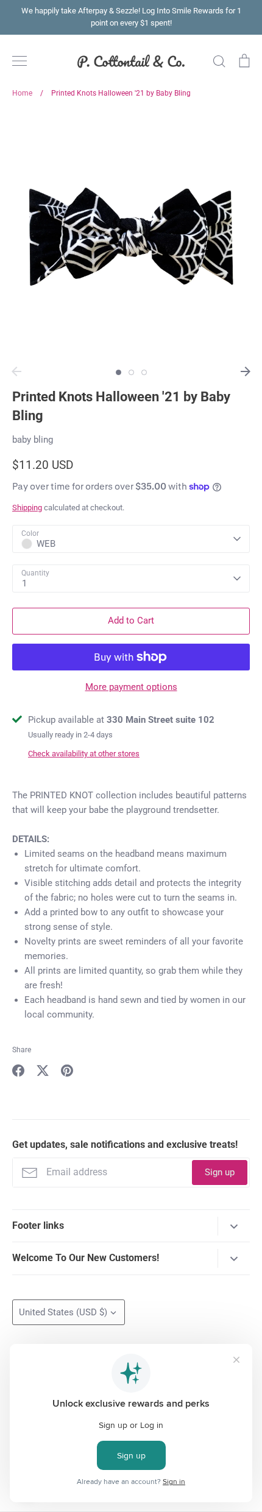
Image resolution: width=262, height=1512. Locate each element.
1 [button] (118, 372)
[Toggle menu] (19, 61)
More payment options (131, 686)
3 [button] (144, 372)
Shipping (27, 507)
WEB (46, 543)
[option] (131, 236)
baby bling (32, 439)
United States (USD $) (63, 1312)
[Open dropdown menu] (234, 1226)
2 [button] (131, 372)
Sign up (220, 1172)
